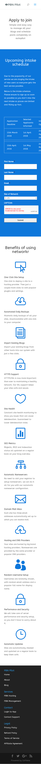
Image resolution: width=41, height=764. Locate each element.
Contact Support (12, 717)
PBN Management (12, 701)
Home (7, 674)
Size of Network (11, 194)
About (7, 680)
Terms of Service (11, 738)
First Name (9, 161)
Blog (6, 685)
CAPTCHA (8, 203)
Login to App (10, 711)
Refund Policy (10, 733)
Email (7, 183)
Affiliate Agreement (13, 743)
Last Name (9, 172)
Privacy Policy (10, 727)
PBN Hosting (10, 696)
